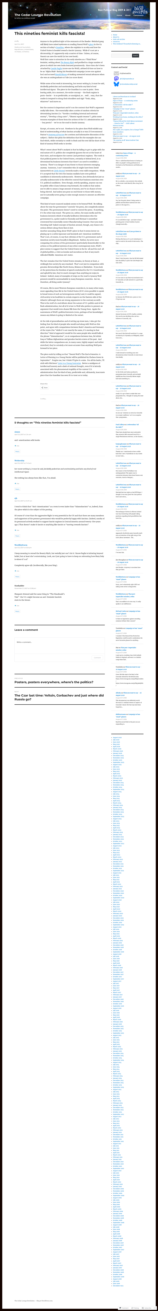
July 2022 (116, 848)
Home (119, 15)
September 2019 (118, 925)
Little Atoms (59, 171)
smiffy (17, 41)
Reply (17, 451)
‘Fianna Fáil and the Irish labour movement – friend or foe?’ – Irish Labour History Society (128, 123)
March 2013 (117, 1101)
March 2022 (117, 857)
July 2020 (116, 902)
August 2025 (117, 765)
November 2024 (118, 785)
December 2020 (118, 891)
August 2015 (117, 1035)
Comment (97, 658)
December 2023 (118, 810)
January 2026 (117, 753)
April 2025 (116, 774)
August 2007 (117, 1252)
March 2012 (117, 1128)
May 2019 (116, 934)
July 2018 (116, 956)
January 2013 (117, 1105)
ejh (16, 498)
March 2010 (117, 1182)
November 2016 (118, 1001)
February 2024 (118, 805)
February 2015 (118, 1049)
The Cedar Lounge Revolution (38, 15)
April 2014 (116, 1071)
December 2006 (118, 1270)
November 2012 (118, 1110)
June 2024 (116, 796)
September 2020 (118, 898)
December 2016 (118, 999)
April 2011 (116, 1153)
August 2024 (117, 792)
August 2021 (117, 873)
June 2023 (116, 823)
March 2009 (117, 1209)
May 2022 (116, 853)
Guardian (60, 47)
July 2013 (116, 1092)
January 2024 (117, 807)
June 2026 (116, 742)
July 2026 (116, 740)
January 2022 (117, 862)
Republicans (19, 49)
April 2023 (116, 828)
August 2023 (117, 819)
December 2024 (118, 783)
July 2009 (116, 1200)
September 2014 (118, 1060)
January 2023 (117, 835)
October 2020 (117, 895)
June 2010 (116, 1175)
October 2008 (117, 1220)
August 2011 (117, 1144)
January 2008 (117, 1241)
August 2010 (117, 1171)
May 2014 (116, 1069)
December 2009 (118, 1189)
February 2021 (118, 886)
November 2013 (118, 1083)
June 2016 (116, 1013)
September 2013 (118, 1087)
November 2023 (118, 812)
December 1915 (118, 1286)
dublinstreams (121, 714)
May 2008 (116, 1232)
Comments (138, 15)
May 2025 (116, 771)
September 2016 (118, 1006)
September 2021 (118, 871)
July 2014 (116, 1065)
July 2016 (116, 1010)
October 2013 (117, 1085)
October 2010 (117, 1166)
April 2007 (116, 1261)
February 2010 (118, 1184)
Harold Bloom (61, 74)
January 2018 (117, 970)
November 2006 (118, 1272)
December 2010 (118, 1162)
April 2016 (116, 1017)
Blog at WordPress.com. (45, 1301)
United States (28, 49)
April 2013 (116, 1098)
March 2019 (117, 938)
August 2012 (117, 1117)
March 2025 (117, 776)
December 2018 (118, 945)
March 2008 (117, 1236)
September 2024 (118, 789)
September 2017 (118, 979)
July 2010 (116, 1173)
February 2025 (118, 778)
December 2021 (118, 864)
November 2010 (118, 1164)
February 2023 (118, 832)
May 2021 (116, 880)
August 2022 (117, 846)
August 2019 (117, 927)
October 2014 (117, 1058)
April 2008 (116, 1234)
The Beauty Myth (67, 62)
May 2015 (116, 1042)
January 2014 (117, 1078)
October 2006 (117, 1274)
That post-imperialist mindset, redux (126, 113)
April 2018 (116, 963)
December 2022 (118, 837)
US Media (18, 52)
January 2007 (117, 1268)
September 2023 (118, 816)
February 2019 (118, 941)
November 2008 (118, 1218)
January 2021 (117, 889)
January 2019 (117, 943)
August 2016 (117, 1008)
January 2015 (117, 1051)
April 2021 (116, 882)
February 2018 (118, 968)
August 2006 (117, 1279)
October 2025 (117, 760)
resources (116, 42)
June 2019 (116, 932)
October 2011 (117, 1139)
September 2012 (118, 1114)
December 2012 (118, 1107)
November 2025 (118, 758)
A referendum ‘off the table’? (123, 105)
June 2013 (116, 1094)
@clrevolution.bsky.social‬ (128, 84)
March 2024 (117, 803)
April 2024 (116, 801)
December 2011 (118, 1135)
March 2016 (117, 1020)
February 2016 (118, 1022)
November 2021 (118, 866)
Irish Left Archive (119, 39)
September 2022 (118, 844)
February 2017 (118, 995)
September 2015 (118, 1033)
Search (135, 56)
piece (91, 44)
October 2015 (117, 1031)
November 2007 (118, 1245)
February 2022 (118, 859)
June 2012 (116, 1121)
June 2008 (116, 1229)
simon (17, 432)
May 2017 (116, 988)
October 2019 (117, 922)
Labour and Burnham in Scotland (124, 97)
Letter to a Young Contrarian (69, 363)
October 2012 (117, 1112)
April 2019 (116, 936)
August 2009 (117, 1198)
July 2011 (116, 1146)
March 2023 (117, 830)
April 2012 (116, 1126)
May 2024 (116, 798)
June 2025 (116, 769)
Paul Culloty (120, 425)
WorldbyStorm (21, 545)
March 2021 (117, 884)
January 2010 (117, 1186)
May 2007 (116, 1259)
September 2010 (118, 1168)
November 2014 (118, 1056)
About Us (116, 37)
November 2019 (118, 920)
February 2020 (118, 913)
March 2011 (117, 1155)
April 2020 (116, 909)
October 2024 (117, 787)
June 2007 (116, 1256)
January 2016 (117, 1024)
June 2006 (116, 1283)
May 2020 (116, 907)
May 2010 (116, 1177)
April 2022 (116, 855)
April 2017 (116, 990)
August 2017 (117, 981)
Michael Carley (121, 611)
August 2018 (117, 954)
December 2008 (118, 1216)
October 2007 (117, 1247)
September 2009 (118, 1195)
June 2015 (116, 1040)
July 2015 (116, 1038)
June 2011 (116, 1148)
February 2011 (117, 1157)
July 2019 (116, 929)
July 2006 (116, 1281)
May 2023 (116, 825)
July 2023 (116, 821)
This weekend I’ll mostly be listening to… (127, 44)
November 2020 (118, 893)
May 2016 (116, 1015)
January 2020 (117, 916)
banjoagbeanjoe (121, 444)
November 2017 (118, 974)
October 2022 (117, 841)
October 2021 (117, 868)
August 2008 (117, 1225)
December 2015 (118, 1026)
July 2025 (116, 767)
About (127, 15)
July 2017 (116, 983)
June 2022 (116, 850)
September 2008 (118, 1223)
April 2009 (116, 1207)
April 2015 (116, 1044)
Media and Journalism (22, 47)
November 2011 (118, 1137)
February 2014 (118, 1076)
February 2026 (118, 751)
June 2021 (116, 877)
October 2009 (117, 1193)
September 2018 (118, 952)
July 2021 (116, 875)
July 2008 (116, 1227)
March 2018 (117, 965)
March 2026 (117, 749)
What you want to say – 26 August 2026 (126, 136)
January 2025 (117, 780)
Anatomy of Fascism (56, 135)
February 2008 (118, 1238)
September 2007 (118, 1250)
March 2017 (117, 992)
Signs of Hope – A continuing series (125, 101)
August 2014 (117, 1062)
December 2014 (118, 1053)
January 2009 (117, 1214)
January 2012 (117, 1132)
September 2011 (118, 1141)
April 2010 (116, 1180)
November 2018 (118, 947)
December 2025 (118, 756)
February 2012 (118, 1130)
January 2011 (117, 1159)
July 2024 (116, 794)
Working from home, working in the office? (128, 117)
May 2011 (116, 1150)
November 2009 (118, 1191)
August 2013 (117, 1089)
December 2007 (118, 1243)
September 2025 (118, 762)
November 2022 (118, 839)
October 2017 (117, 977)
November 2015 (118, 1029)
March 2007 (117, 1263)
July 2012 (116, 1119)
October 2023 (117, 814)
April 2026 (116, 747)
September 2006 (118, 1277)
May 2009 (116, 1205)
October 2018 (117, 950)
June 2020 (116, 904)
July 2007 (116, 1254)
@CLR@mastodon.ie (127, 79)
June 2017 (116, 986)
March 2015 (117, 1047)
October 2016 (117, 1004)
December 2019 (118, 918)
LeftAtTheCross (121, 193)
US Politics (25, 52)
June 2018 (116, 959)
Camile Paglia (56, 68)
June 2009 (116, 1202)
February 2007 (118, 1265)
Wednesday (19, 460)
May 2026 (116, 744)
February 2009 (118, 1211)
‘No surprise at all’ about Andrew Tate (126, 140)
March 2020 (117, 911)
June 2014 (116, 1067)
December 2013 (118, 1080)
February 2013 (118, 1103)
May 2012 (116, 1123)
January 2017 (117, 997)
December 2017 (118, 972)
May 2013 (116, 1096)
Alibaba (118, 693)
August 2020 (117, 900)
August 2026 (117, 737)
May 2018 (116, 961)
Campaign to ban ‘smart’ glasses (124, 109)
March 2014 (117, 1074)
